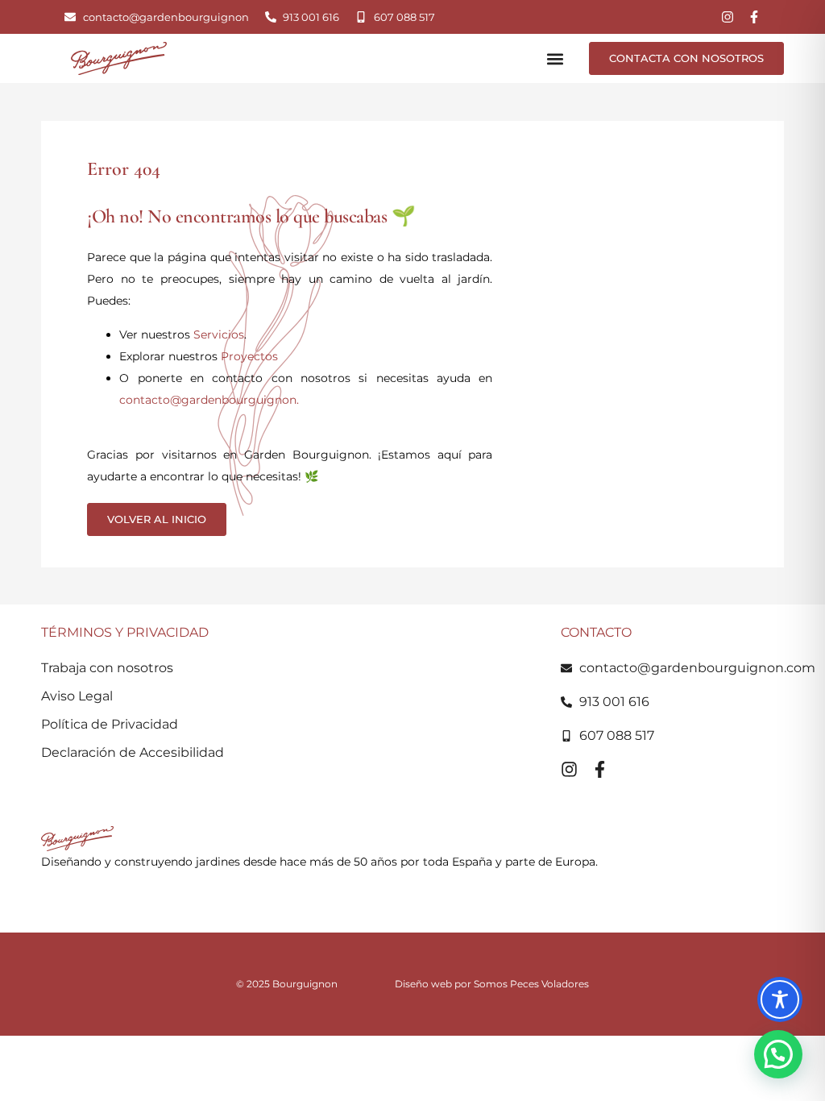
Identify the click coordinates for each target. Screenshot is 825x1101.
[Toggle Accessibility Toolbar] (780, 999)
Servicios (218, 334)
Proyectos (249, 356)
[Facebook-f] (754, 16)
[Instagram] (727, 16)
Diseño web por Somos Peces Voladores (492, 984)
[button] (555, 58)
